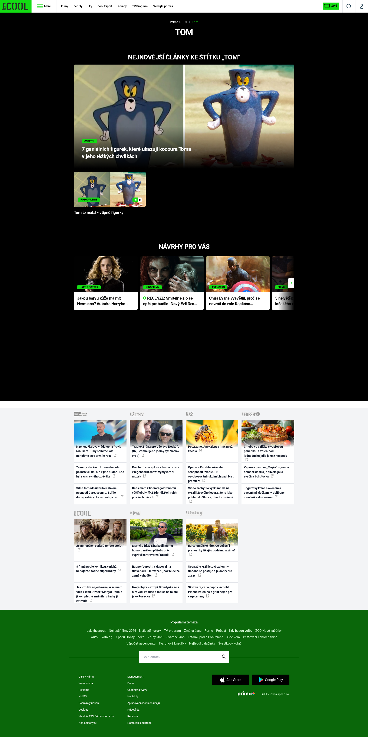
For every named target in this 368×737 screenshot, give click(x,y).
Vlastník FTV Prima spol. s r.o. (96, 716)
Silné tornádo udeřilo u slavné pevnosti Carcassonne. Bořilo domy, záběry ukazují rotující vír (97, 492)
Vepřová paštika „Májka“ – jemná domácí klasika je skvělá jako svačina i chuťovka (266, 472)
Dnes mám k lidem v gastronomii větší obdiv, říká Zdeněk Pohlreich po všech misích (154, 492)
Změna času (192, 631)
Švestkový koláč (230, 643)
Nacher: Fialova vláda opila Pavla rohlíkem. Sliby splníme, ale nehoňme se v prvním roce (98, 451)
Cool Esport (105, 6)
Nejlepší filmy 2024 (122, 631)
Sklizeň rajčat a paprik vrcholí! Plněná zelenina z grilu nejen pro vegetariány (210, 592)
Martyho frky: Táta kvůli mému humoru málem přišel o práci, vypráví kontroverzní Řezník (152, 550)
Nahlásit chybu (87, 722)
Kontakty (132, 696)
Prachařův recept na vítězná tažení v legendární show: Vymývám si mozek (155, 472)
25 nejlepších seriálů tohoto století (99, 545)
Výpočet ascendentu (140, 643)
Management (135, 676)
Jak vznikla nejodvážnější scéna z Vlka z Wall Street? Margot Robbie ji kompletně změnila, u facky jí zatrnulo (99, 594)
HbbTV (83, 696)
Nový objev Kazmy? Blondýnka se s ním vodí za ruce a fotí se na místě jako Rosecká (155, 592)
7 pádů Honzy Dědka (129, 637)
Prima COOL (179, 22)
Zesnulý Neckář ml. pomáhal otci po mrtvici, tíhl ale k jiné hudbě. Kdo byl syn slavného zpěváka (100, 472)
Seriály (77, 6)
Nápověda (133, 709)
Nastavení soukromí (139, 722)
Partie (209, 631)
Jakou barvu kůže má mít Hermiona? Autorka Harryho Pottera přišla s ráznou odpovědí (101, 301)
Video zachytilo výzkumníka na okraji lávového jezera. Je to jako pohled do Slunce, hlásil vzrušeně (210, 492)
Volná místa (86, 683)
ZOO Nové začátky (268, 631)
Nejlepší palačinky (202, 643)
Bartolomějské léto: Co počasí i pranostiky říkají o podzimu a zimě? (212, 548)
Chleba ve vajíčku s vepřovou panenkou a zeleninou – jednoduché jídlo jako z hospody (265, 451)
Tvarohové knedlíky (172, 643)
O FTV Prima (86, 676)
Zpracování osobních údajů (143, 703)
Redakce (132, 716)
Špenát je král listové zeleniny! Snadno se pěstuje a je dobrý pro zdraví (210, 571)
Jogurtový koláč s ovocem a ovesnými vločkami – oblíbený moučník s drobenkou (264, 492)
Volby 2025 (155, 637)
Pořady (122, 6)
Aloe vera (233, 637)
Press (130, 683)
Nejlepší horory (150, 631)
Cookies (83, 709)
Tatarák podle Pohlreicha (205, 637)
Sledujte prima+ (163, 6)
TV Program (139, 6)
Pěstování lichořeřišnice (260, 637)
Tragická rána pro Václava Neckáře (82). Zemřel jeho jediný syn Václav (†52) (155, 451)
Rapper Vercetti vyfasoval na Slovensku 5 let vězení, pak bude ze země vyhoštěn (156, 571)
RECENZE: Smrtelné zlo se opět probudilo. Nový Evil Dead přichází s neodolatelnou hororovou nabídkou (170, 301)
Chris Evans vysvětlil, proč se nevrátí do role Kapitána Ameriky (234, 301)
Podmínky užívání (89, 703)
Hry (90, 6)
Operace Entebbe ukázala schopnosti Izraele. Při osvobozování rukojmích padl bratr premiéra (211, 474)
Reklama (84, 689)
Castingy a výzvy (137, 689)
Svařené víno (176, 637)
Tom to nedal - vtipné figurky (99, 212)
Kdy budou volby (240, 631)
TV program (172, 631)
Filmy (64, 6)
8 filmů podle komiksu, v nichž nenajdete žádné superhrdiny (96, 569)
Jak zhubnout (96, 631)
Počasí (221, 631)
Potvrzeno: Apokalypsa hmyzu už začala (210, 449)
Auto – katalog (101, 637)
